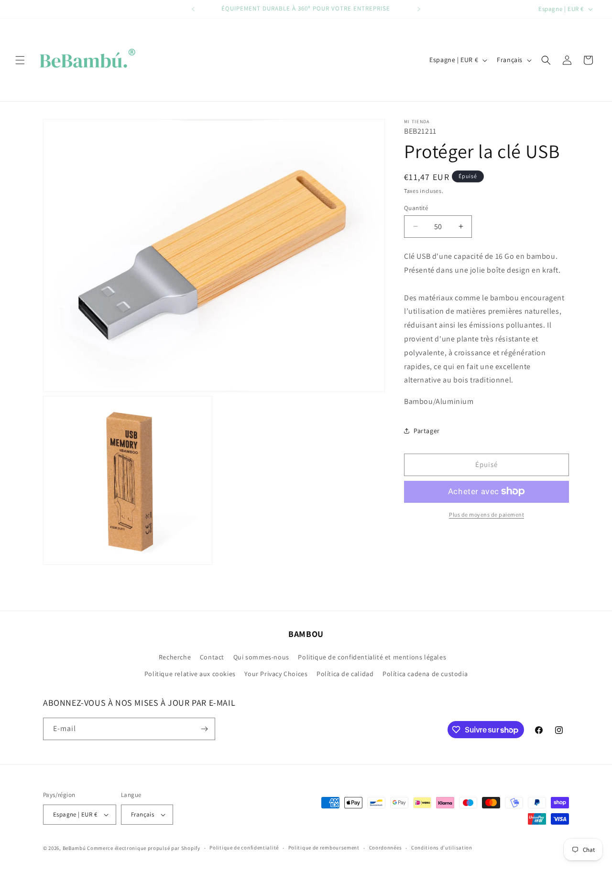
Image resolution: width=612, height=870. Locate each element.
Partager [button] (427, 430)
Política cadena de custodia (425, 674)
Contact (212, 657)
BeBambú (74, 848)
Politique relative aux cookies (190, 674)
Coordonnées (385, 847)
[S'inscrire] (204, 729)
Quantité (416, 207)
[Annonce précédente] (193, 9)
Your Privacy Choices (275, 674)
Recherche (175, 657)
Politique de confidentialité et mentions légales (372, 657)
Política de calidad (345, 674)
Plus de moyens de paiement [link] (486, 514)
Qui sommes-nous (261, 657)
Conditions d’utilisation (441, 847)
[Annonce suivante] (418, 9)
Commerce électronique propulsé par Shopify (143, 848)
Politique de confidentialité (244, 847)
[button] (20, 60)
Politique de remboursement (324, 847)
